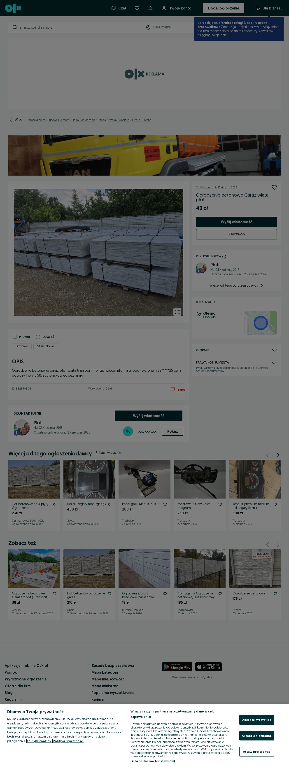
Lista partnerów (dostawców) (153, 761)
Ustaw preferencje (256, 751)
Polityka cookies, (39, 741)
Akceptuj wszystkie (256, 720)
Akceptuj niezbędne (257, 736)
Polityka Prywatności (68, 741)
